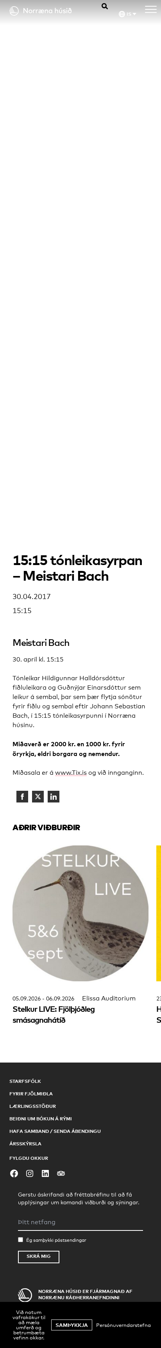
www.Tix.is (71, 772)
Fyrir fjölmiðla (31, 1094)
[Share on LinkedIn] (53, 796)
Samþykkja (71, 1325)
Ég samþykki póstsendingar (56, 1240)
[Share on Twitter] (38, 796)
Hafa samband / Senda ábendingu (55, 1131)
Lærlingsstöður (32, 1106)
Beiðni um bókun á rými (40, 1119)
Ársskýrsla (25, 1144)
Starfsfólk (25, 1081)
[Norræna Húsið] (47, 11)
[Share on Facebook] (22, 796)
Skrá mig (39, 1256)
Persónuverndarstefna (123, 1325)
